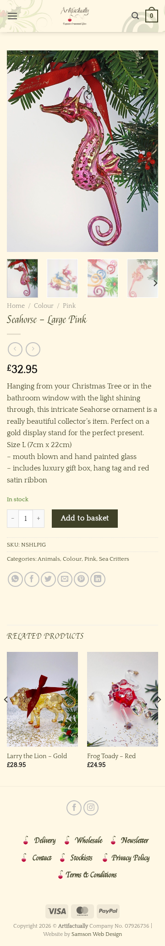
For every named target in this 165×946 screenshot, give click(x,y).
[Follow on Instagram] (91, 807)
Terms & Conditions (91, 875)
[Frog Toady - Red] (122, 699)
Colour (44, 306)
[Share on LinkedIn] (97, 579)
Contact (42, 858)
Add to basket (85, 518)
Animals (49, 559)
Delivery (45, 840)
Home (16, 306)
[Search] (135, 16)
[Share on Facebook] (31, 579)
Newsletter (134, 840)
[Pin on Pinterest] (81, 579)
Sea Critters (114, 559)
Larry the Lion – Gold (37, 756)
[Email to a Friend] (64, 579)
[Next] (143, 151)
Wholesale (88, 840)
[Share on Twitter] (48, 579)
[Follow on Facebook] (74, 807)
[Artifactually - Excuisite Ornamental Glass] (75, 16)
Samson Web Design (97, 934)
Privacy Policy (131, 858)
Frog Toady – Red (111, 756)
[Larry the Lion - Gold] (42, 699)
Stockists (82, 858)
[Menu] (12, 16)
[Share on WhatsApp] (15, 579)
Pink (69, 306)
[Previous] (21, 151)
